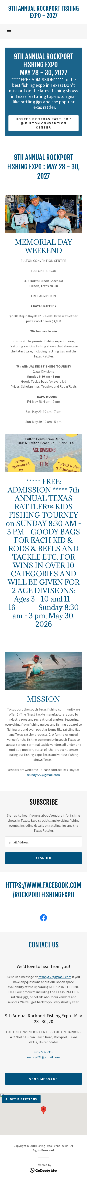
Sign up (43, 858)
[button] (9, 31)
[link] (43, 12)
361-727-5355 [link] (43, 1052)
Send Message (43, 1079)
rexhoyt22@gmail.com (43, 775)
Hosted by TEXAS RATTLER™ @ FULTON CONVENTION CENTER (43, 123)
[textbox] (43, 841)
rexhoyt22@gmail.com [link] (43, 1057)
